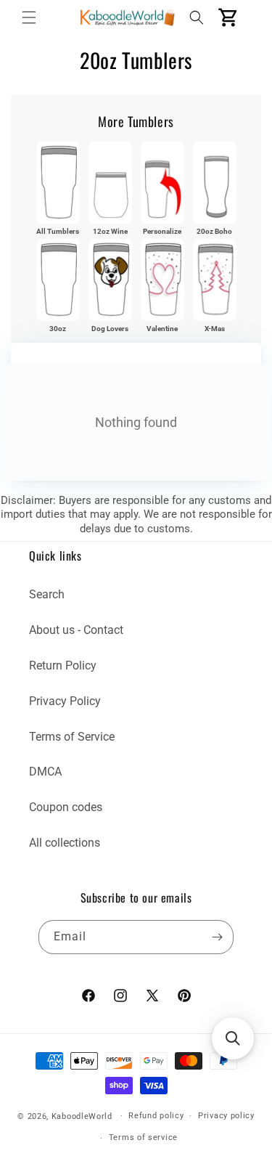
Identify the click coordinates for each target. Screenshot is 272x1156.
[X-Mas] (214, 280)
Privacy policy (226, 1115)
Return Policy (62, 665)
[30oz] (58, 280)
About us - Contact (76, 630)
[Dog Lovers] (110, 280)
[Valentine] (162, 280)
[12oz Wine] (110, 182)
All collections (64, 843)
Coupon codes (65, 807)
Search (47, 594)
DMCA (45, 771)
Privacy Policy (65, 701)
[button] (29, 17)
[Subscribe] (217, 937)
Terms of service (143, 1137)
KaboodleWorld (81, 1115)
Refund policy (156, 1115)
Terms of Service (72, 737)
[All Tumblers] (58, 182)
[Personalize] (162, 182)
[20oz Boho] (214, 182)
